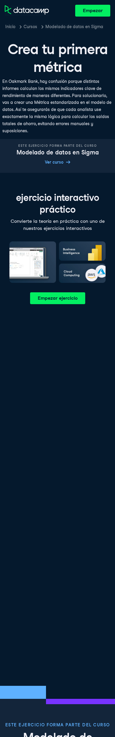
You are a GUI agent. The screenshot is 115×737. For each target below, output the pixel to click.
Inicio (10, 26)
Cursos (30, 26)
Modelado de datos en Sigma (74, 26)
